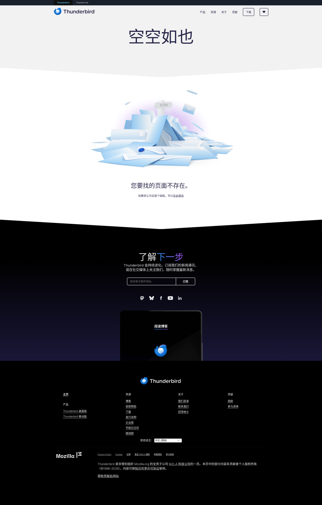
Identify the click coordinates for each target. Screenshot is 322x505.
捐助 (230, 401)
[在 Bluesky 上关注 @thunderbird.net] (151, 298)
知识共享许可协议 (147, 468)
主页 (65, 394)
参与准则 (170, 454)
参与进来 (233, 406)
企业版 (130, 422)
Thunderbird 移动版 (75, 416)
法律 (128, 454)
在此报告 (178, 195)
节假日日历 (132, 428)
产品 (202, 12)
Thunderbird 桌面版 (75, 411)
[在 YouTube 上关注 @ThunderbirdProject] (170, 298)
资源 (213, 12)
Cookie (118, 454)
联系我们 (183, 406)
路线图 (130, 433)
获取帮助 (131, 406)
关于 (224, 12)
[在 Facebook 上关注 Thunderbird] (161, 298)
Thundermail (82, 3)
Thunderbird (63, 3)
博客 (128, 401)
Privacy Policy (104, 454)
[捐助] (264, 12)
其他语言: (146, 440)
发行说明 (131, 417)
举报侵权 (158, 454)
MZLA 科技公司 (179, 464)
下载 (248, 12)
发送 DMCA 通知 (142, 454)
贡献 (234, 12)
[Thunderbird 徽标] (75, 12)
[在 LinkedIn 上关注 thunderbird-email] (179, 298)
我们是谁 (183, 401)
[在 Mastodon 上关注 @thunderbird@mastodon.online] (142, 298)
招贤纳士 (183, 411)
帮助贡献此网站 (108, 476)
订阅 (185, 281)
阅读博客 (161, 326)
